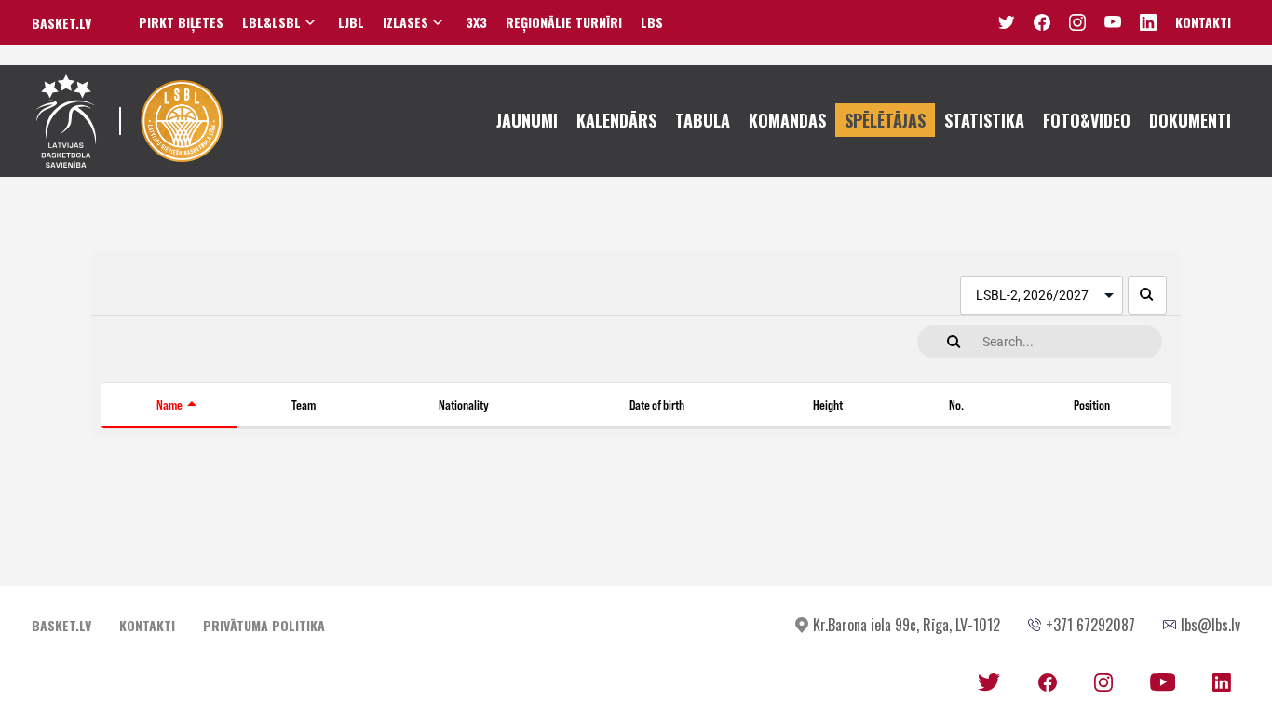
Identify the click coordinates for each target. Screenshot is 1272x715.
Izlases (405, 22)
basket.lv (61, 23)
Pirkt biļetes (181, 22)
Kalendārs (616, 120)
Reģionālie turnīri (564, 22)
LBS (652, 22)
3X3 (476, 22)
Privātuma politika (264, 625)
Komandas (787, 120)
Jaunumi (527, 120)
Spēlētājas (885, 120)
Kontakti (1203, 22)
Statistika (984, 120)
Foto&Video (1086, 120)
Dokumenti (1190, 120)
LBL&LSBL (271, 22)
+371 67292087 (1090, 625)
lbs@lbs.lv (1210, 625)
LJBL (351, 22)
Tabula (702, 120)
